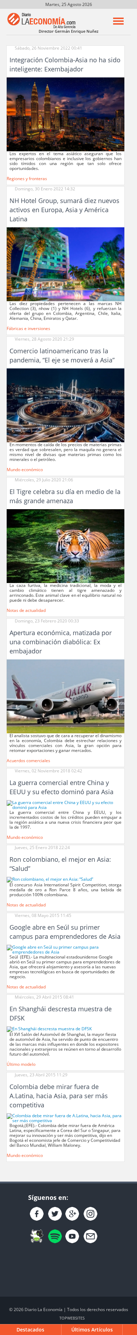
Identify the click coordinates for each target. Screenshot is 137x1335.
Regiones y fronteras (27, 179)
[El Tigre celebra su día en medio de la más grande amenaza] (65, 546)
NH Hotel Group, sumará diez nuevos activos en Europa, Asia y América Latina (64, 209)
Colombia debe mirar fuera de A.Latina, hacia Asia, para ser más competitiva (58, 1095)
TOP (72, 1318)
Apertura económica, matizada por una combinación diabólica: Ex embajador (60, 641)
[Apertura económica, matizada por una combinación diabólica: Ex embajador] (65, 696)
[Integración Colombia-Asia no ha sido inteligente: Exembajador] (65, 114)
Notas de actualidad (26, 610)
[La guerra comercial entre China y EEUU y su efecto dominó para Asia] (65, 805)
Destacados (30, 1329)
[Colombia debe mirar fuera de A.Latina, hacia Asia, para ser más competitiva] (65, 1118)
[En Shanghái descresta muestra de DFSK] (49, 1029)
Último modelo (21, 1064)
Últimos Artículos (92, 1329)
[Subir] (130, 1329)
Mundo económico (25, 470)
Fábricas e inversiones (28, 328)
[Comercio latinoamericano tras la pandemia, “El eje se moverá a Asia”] (65, 405)
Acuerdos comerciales (28, 761)
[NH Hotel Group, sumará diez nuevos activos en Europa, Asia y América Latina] (65, 264)
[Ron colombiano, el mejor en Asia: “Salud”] (50, 879)
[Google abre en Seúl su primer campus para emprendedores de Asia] (65, 949)
